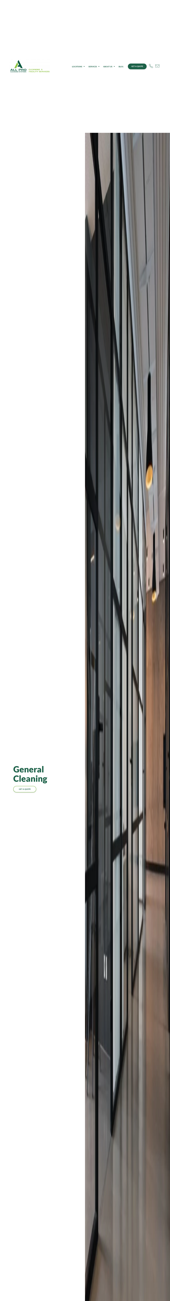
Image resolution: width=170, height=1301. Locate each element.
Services (92, 66)
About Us (107, 66)
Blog (121, 66)
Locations (77, 66)
